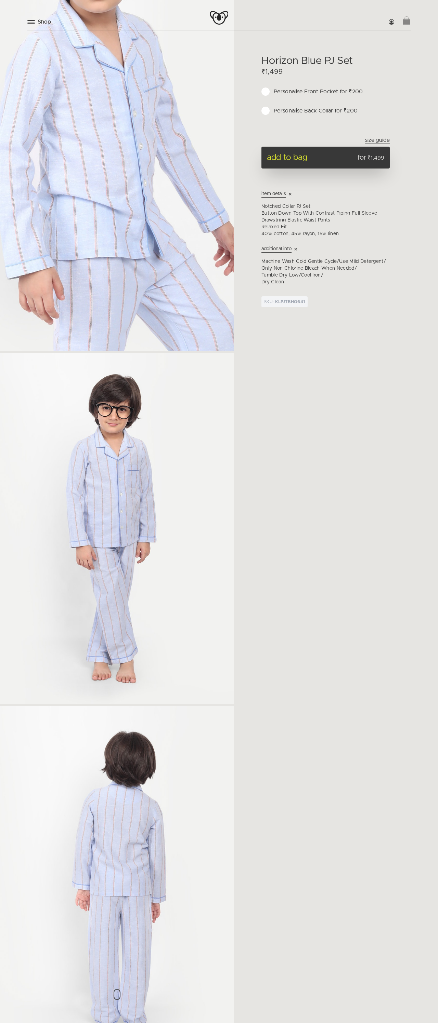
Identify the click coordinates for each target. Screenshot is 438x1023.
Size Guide (377, 140)
